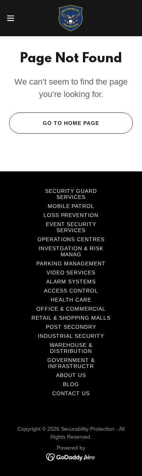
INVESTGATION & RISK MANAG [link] (71, 251)
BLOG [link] (71, 384)
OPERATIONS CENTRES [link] (71, 239)
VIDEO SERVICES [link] (71, 273)
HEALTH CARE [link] (71, 300)
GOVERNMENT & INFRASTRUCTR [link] (71, 363)
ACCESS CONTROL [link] (71, 291)
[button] (13, 18)
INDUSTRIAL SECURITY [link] (71, 336)
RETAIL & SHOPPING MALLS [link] (71, 318)
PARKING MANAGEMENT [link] (71, 263)
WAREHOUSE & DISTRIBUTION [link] (71, 348)
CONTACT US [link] (71, 393)
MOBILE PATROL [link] (71, 206)
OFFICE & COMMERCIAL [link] (71, 309)
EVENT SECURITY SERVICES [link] (71, 227)
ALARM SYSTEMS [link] (71, 282)
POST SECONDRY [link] (71, 327)
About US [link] (71, 375)
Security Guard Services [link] (71, 194)
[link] (70, 18)
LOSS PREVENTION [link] (71, 215)
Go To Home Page (71, 123)
